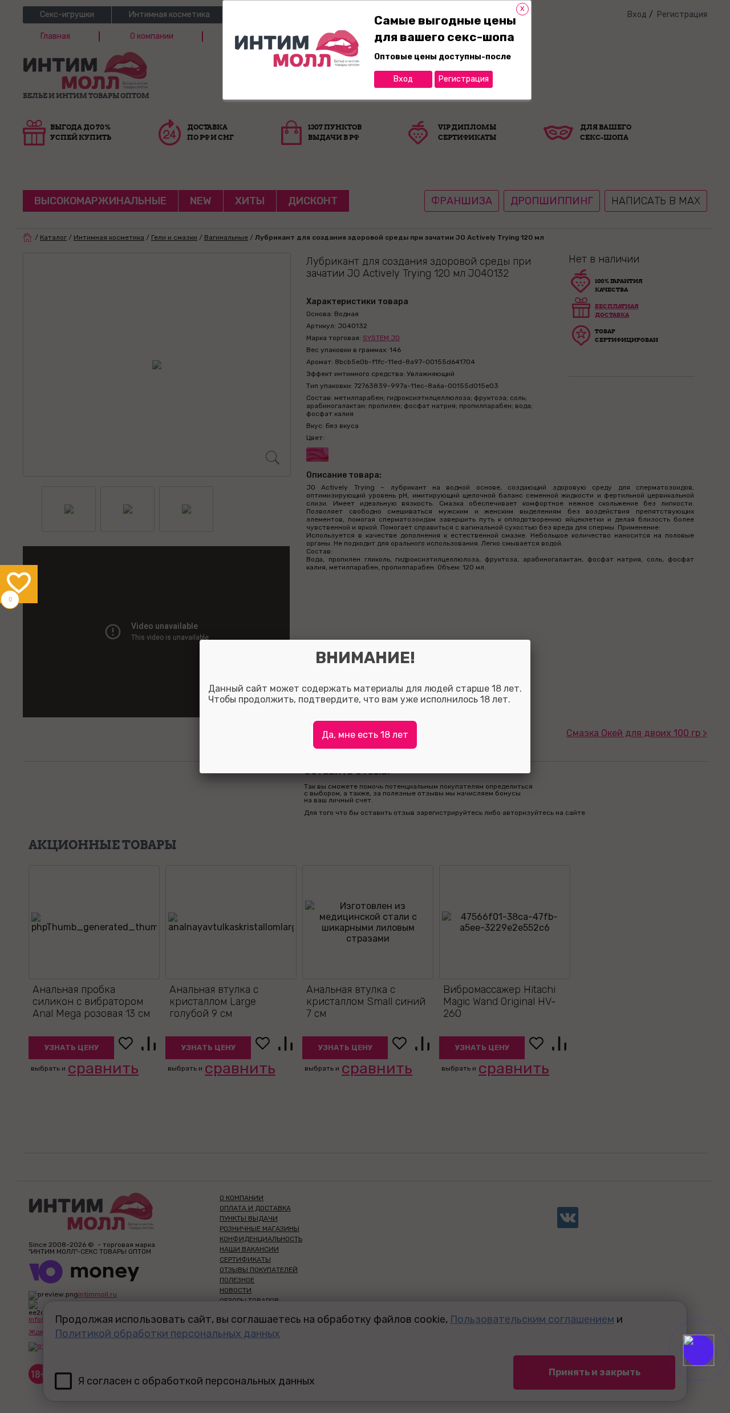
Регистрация (464, 79)
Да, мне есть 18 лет (365, 734)
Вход (403, 79)
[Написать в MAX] (714, 1373)
